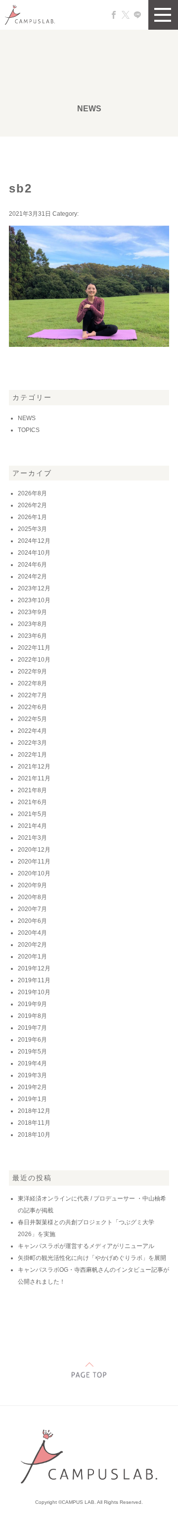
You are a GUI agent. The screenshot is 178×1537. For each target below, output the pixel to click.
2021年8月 (32, 790)
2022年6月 (32, 707)
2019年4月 (32, 1063)
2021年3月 (32, 837)
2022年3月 (32, 742)
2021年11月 (34, 778)
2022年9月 (32, 671)
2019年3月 (32, 1075)
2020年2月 (32, 944)
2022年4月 (32, 730)
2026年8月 (32, 493)
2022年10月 (34, 659)
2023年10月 (34, 600)
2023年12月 (34, 588)
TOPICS (29, 430)
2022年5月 (32, 719)
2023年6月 (32, 635)
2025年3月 (32, 529)
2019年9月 (32, 1004)
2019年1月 (32, 1099)
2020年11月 (34, 861)
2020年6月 (32, 920)
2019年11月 (34, 980)
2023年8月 (32, 624)
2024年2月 (32, 576)
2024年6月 (32, 564)
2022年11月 (34, 647)
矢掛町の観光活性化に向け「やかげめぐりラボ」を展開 (92, 1257)
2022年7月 (32, 695)
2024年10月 (34, 552)
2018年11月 (34, 1122)
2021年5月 (32, 814)
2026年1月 (32, 517)
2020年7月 (32, 909)
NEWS (27, 418)
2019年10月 (34, 992)
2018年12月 (34, 1110)
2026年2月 (32, 505)
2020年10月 (34, 873)
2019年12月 (34, 968)
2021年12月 (34, 766)
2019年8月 (32, 1015)
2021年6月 (32, 802)
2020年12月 (34, 849)
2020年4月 (32, 932)
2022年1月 (32, 754)
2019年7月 (32, 1027)
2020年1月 (32, 956)
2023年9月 (32, 612)
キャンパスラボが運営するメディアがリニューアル (86, 1246)
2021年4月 (32, 825)
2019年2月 (32, 1087)
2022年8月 (32, 683)
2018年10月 (34, 1134)
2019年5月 (32, 1051)
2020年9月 (32, 885)
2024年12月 (34, 540)
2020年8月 (32, 897)
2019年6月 (32, 1039)
